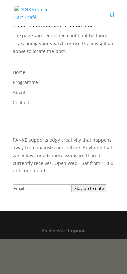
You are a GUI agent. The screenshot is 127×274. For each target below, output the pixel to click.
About (19, 92)
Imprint (76, 230)
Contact (21, 102)
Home (19, 72)
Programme (25, 82)
